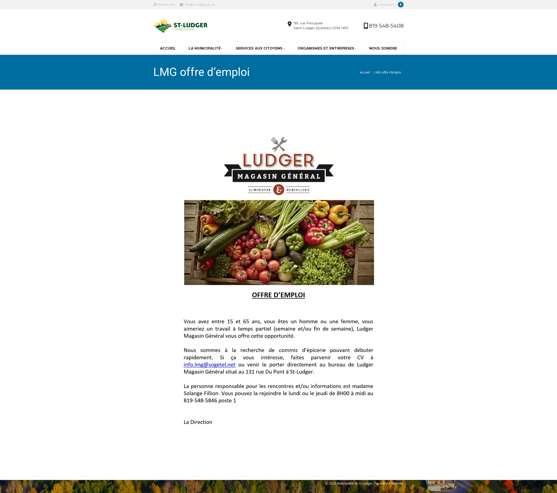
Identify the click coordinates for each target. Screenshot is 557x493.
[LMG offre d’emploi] (278, 283)
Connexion (386, 4)
